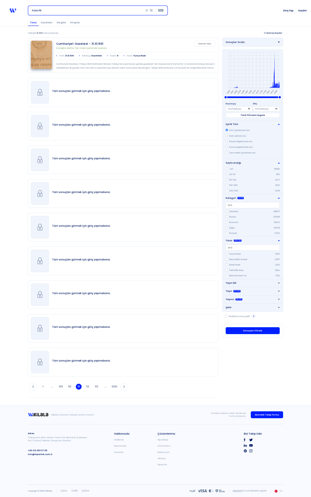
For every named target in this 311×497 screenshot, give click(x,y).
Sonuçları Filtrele (252, 330)
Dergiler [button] (61, 22)
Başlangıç (231, 103)
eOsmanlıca (163, 445)
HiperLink (162, 464)
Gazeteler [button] (46, 22)
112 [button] (87, 386)
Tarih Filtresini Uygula (253, 115)
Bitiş (255, 103)
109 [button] (61, 386)
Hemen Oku (204, 43)
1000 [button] (114, 386)
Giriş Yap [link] (288, 10)
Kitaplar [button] (75, 22)
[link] (41, 55)
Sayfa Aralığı (233, 162)
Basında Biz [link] (120, 445)
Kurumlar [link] (119, 452)
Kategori (234, 198)
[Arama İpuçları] (147, 10)
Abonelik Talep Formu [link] (267, 414)
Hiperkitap (162, 439)
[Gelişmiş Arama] (151, 10)
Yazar (233, 240)
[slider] (225, 97)
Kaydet (274, 33)
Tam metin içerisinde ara (242, 152)
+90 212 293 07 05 (37, 450)
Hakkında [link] (119, 439)
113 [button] (96, 386)
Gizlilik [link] (74, 490)
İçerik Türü (232, 124)
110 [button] (69, 386)
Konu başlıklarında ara (241, 147)
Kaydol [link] (302, 10)
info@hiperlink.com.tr (40, 454)
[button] (13, 10)
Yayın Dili (231, 283)
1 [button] (42, 386)
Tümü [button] (33, 22)
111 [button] (78, 386)
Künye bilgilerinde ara (240, 141)
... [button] (52, 386)
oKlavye (161, 458)
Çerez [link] (64, 490)
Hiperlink (237, 490)
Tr (281, 491)
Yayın (233, 291)
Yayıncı (234, 299)
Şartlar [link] (85, 490)
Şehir (229, 307)
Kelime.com (163, 452)
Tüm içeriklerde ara (239, 130)
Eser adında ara (237, 135)
